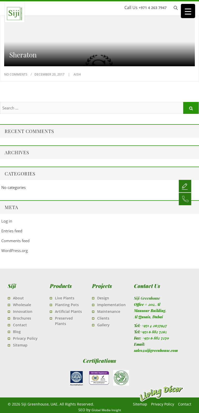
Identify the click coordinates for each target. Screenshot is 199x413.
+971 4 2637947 (154, 325)
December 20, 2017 (49, 74)
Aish (77, 74)
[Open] (185, 186)
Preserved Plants (64, 321)
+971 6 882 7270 (155, 338)
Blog (17, 331)
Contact (20, 324)
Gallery (103, 324)
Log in (6, 221)
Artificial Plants (68, 311)
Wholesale (22, 304)
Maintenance (108, 311)
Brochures (22, 318)
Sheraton (23, 54)
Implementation (111, 304)
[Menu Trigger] (188, 11)
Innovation (22, 311)
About (18, 298)
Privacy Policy (25, 338)
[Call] (185, 198)
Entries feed (11, 230)
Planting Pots (67, 304)
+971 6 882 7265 (153, 331)
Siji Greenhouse (36, 20)
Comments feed (15, 240)
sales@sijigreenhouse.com (156, 350)
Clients (103, 318)
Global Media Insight (106, 410)
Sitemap (20, 345)
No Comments (15, 74)
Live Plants (64, 298)
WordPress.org (14, 250)
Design (103, 298)
